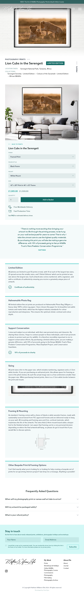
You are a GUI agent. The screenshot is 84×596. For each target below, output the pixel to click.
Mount (10, 171)
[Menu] (80, 9)
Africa (49, 69)
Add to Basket (48, 200)
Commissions (48, 573)
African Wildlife (15, 76)
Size (9, 181)
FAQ (12, 215)
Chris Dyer (46, 590)
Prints (77, 69)
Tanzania (42, 69)
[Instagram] (73, 9)
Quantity (11, 195)
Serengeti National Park (29, 69)
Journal (66, 566)
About (66, 563)
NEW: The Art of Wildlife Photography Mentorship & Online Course (42, 2)
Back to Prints (17, 144)
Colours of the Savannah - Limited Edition (52, 74)
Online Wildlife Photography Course (51, 569)
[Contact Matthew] (68, 9)
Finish (10, 153)
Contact (66, 568)
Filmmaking (48, 578)
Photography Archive (51, 580)
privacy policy (47, 547)
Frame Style (12, 162)
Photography (48, 575)
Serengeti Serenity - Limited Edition (21, 74)
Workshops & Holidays (51, 566)
